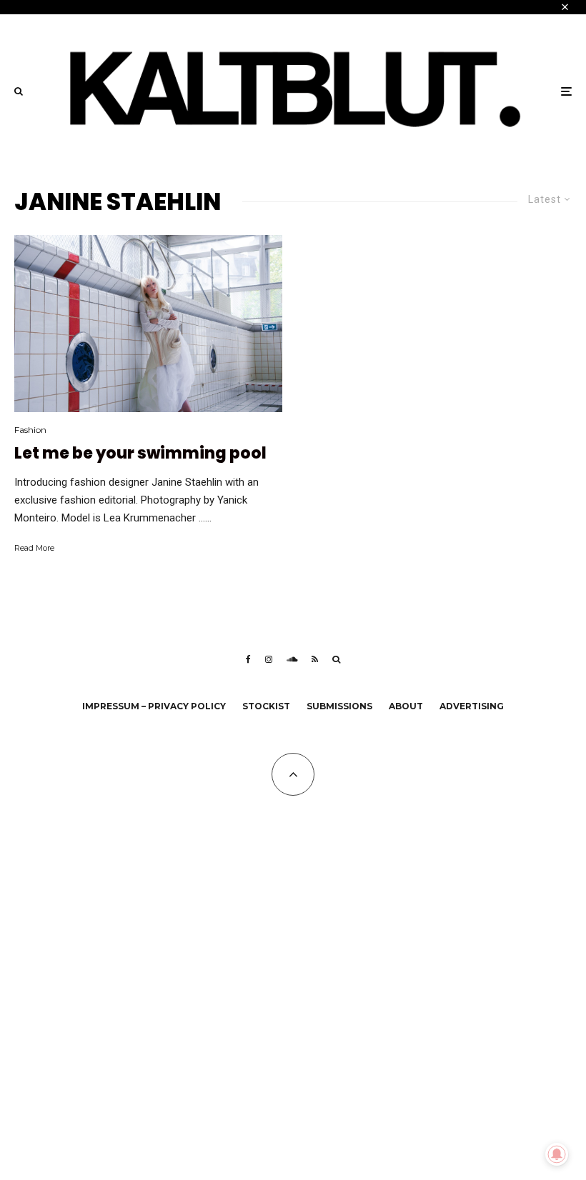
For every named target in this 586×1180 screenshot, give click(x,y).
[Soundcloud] (291, 659)
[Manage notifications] (556, 1154)
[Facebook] (248, 659)
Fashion (30, 429)
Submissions (339, 706)
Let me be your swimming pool (140, 453)
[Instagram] (268, 659)
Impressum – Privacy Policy (154, 706)
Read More (34, 548)
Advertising (472, 706)
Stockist (266, 706)
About (406, 706)
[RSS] (314, 659)
